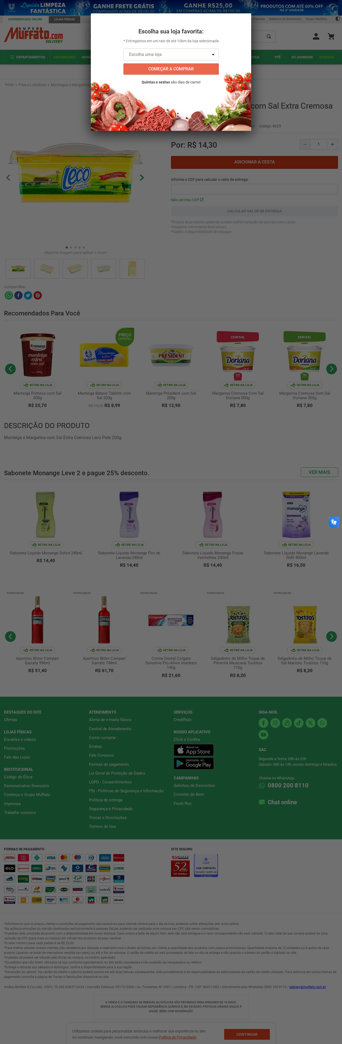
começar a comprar (171, 68)
